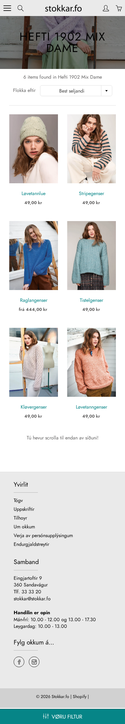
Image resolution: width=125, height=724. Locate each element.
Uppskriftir (24, 509)
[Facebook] (19, 662)
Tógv (18, 500)
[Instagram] (34, 662)
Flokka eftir (24, 90)
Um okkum (24, 526)
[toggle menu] (7, 8)
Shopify (79, 696)
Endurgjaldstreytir (31, 544)
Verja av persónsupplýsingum (43, 535)
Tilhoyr (20, 517)
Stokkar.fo (60, 696)
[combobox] (76, 90)
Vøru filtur (67, 717)
